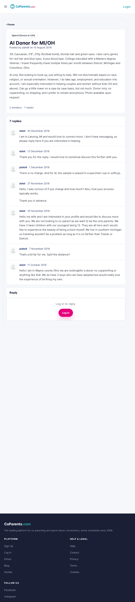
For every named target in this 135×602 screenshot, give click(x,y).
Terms (73, 565)
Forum (7, 558)
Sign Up (8, 545)
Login (127, 6)
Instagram (10, 596)
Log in (65, 312)
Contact (74, 552)
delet (22, 130)
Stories (8, 572)
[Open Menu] (6, 6)
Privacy (74, 558)
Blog (6, 565)
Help (72, 545)
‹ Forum (10, 24)
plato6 (25, 47)
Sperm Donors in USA (23, 35)
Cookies (74, 572)
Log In (7, 552)
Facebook (10, 589)
